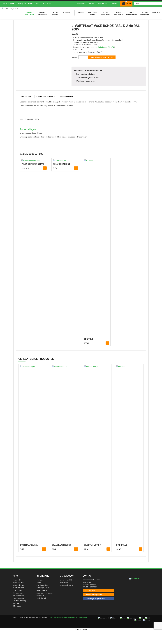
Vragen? (39, 582)
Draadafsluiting (29, 14)
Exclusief (156, 12)
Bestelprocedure (42, 585)
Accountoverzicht (66, 580)
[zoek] (158, 3)
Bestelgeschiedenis (66, 585)
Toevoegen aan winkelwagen (101, 57)
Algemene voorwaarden (45, 593)
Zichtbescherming (131, 14)
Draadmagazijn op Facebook (95, 599)
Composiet (80, 12)
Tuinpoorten (55, 14)
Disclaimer (40, 595)
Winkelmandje (64, 582)
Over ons (47, 3)
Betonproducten (144, 14)
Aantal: (74, 57)
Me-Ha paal (17, 606)
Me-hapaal (68, 12)
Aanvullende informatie (45, 96)
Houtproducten (105, 14)
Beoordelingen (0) (66, 96)
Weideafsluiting (118, 14)
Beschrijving (26, 96)
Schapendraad (92, 14)
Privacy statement (43, 590)
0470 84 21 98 (8, 3)
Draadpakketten (42, 14)
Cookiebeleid (41, 598)
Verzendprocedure (43, 588)
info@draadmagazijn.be (28, 3)
